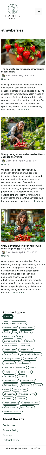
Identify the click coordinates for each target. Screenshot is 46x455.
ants (6, 323)
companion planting (12, 341)
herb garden (30, 358)
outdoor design (11, 380)
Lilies (31, 367)
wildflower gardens (12, 411)
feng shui (25, 345)
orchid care (9, 376)
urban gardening (11, 403)
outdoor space (10, 385)
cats (19, 336)
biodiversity (26, 332)
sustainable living (27, 394)
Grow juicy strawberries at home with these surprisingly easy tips (21, 247)
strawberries (9, 394)
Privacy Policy (10, 430)
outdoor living (28, 380)
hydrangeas (9, 363)
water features (26, 407)
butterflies (8, 336)
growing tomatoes (12, 358)
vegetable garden (31, 403)
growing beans (10, 354)
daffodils (29, 341)
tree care (21, 398)
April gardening (19, 323)
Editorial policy (10, 440)
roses (6, 389)
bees (14, 332)
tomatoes (8, 398)
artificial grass (10, 328)
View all (8, 316)
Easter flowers (10, 345)
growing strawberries (30, 354)
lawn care (20, 367)
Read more (23, 109)
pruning (37, 385)
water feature (10, 407)
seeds (16, 389)
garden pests (10, 350)
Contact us (8, 425)
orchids (22, 376)
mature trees (10, 372)
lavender (8, 367)
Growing (5, 79)
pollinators (25, 385)
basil (6, 332)
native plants (25, 372)
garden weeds (26, 350)
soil (24, 389)
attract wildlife (27, 328)
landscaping (24, 363)
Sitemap (7, 435)
